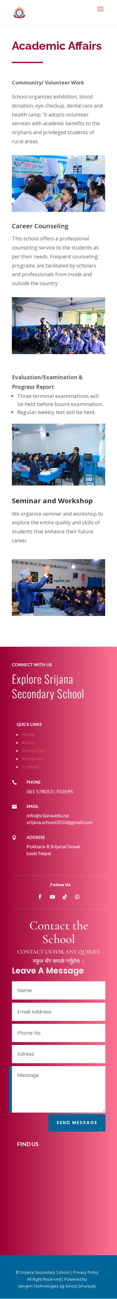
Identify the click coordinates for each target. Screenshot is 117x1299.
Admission (33, 758)
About (28, 742)
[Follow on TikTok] (65, 897)
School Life (33, 750)
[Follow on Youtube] (52, 897)
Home (28, 734)
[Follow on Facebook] (40, 897)
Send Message (76, 1122)
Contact (30, 766)
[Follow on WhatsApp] (77, 897)
